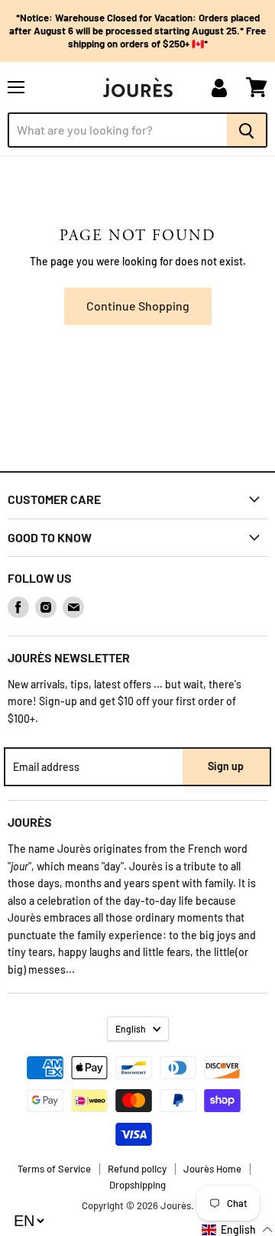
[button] (237, 1229)
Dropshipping (137, 1185)
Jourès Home (212, 1169)
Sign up (226, 765)
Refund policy (137, 1169)
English (130, 1028)
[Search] (247, 130)
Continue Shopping (137, 305)
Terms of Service (54, 1169)
